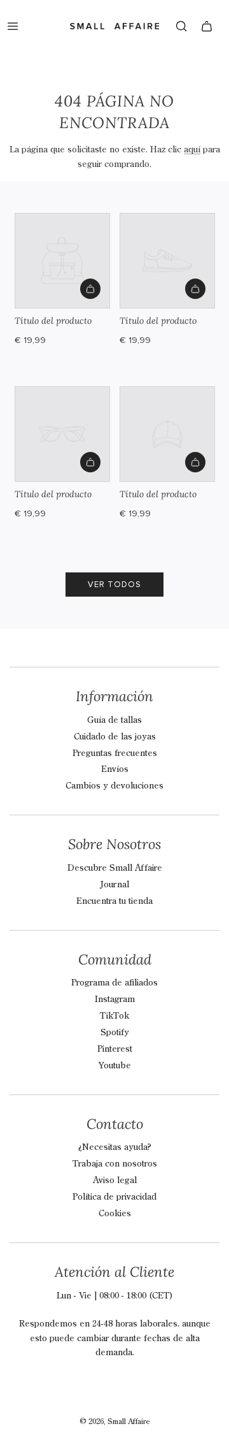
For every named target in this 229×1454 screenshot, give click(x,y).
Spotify (115, 1032)
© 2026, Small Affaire (115, 1422)
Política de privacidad (114, 1197)
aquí (192, 149)
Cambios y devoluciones (114, 786)
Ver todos (114, 584)
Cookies (115, 1213)
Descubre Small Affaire (114, 868)
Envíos (114, 769)
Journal (114, 884)
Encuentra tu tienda (114, 901)
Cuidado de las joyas (115, 736)
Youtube (115, 1065)
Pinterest (114, 1049)
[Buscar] (181, 26)
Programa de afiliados (114, 982)
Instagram (115, 999)
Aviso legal (115, 1180)
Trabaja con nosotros (115, 1164)
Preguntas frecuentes (115, 753)
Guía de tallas (114, 720)
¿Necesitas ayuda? (114, 1147)
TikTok (114, 1016)
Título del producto (53, 320)
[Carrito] (206, 26)
